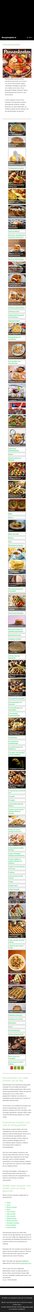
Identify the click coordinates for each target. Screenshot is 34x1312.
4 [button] (22, 1068)
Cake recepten (11, 1214)
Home (4, 1280)
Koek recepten (11, 1216)
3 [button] (18, 1068)
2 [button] (15, 1068)
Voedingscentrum (25, 1263)
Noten (8, 1209)
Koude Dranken (11, 1225)
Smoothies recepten (13, 1223)
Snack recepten (11, 1227)
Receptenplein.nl (9, 37)
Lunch (8, 1205)
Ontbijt (9, 1202)
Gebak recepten (11, 1218)
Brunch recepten (12, 1207)
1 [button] (11, 1068)
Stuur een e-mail (27, 1307)
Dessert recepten (12, 1220)
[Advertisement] (17, 18)
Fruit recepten (11, 1211)
